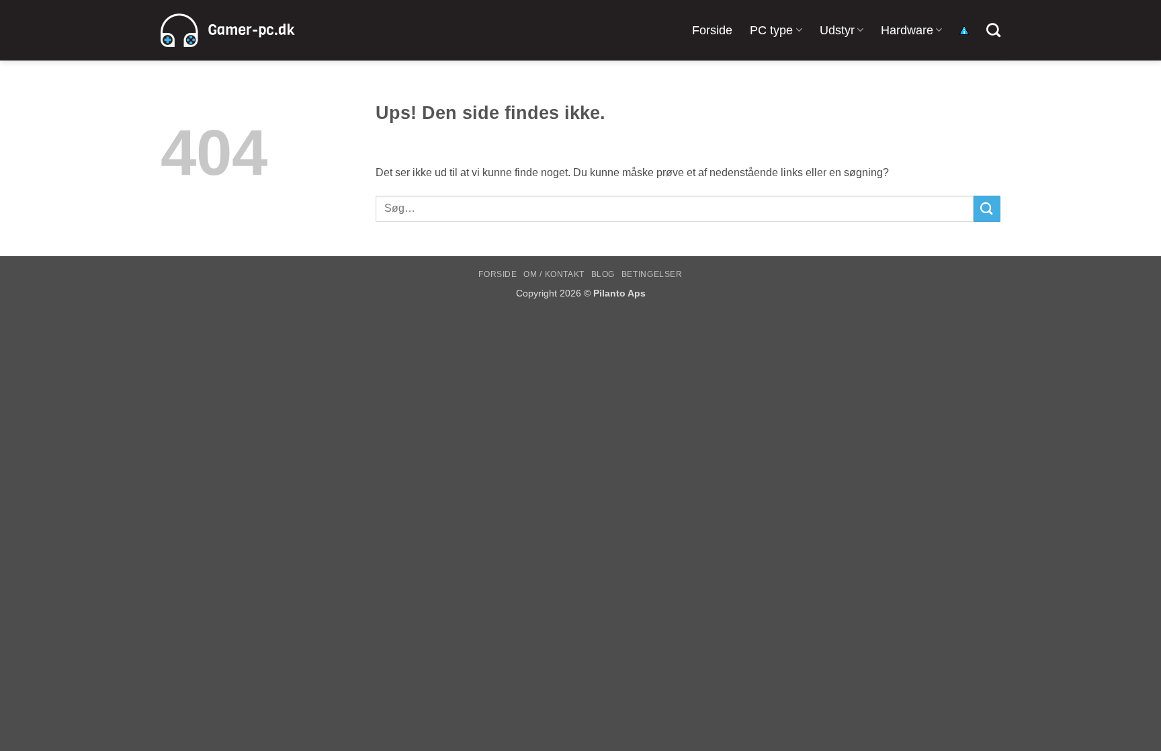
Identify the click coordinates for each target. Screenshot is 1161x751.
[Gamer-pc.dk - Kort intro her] (228, 30)
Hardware (907, 30)
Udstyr (837, 30)
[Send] (987, 209)
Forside (712, 30)
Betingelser (652, 274)
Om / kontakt (553, 274)
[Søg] (993, 30)
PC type (771, 30)
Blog (603, 274)
